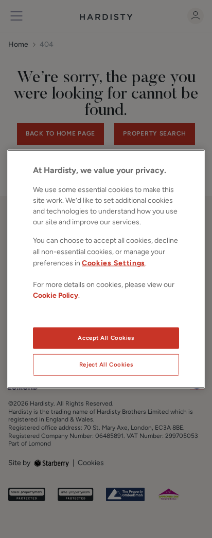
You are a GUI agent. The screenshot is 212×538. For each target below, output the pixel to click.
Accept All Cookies (106, 337)
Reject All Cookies (106, 364)
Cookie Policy (55, 295)
